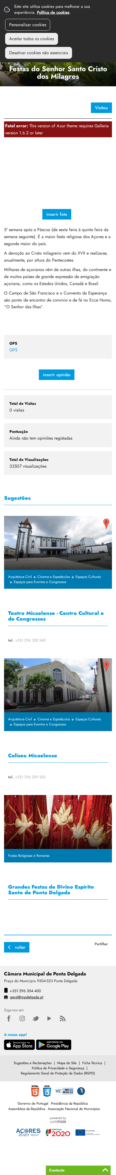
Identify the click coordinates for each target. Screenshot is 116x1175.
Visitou (101, 108)
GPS (13, 350)
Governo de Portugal (33, 1103)
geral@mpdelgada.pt (26, 997)
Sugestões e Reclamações (33, 1063)
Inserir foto (56, 214)
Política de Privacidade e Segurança (58, 1068)
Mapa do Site (67, 1063)
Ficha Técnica (92, 1063)
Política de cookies (53, 12)
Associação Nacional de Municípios (74, 1108)
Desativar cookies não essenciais (38, 53)
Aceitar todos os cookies (31, 39)
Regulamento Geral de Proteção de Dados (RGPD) (58, 1073)
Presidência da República (69, 1103)
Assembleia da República (26, 1108)
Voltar (20, 947)
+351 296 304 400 (25, 991)
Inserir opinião (56, 375)
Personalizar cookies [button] (27, 25)
